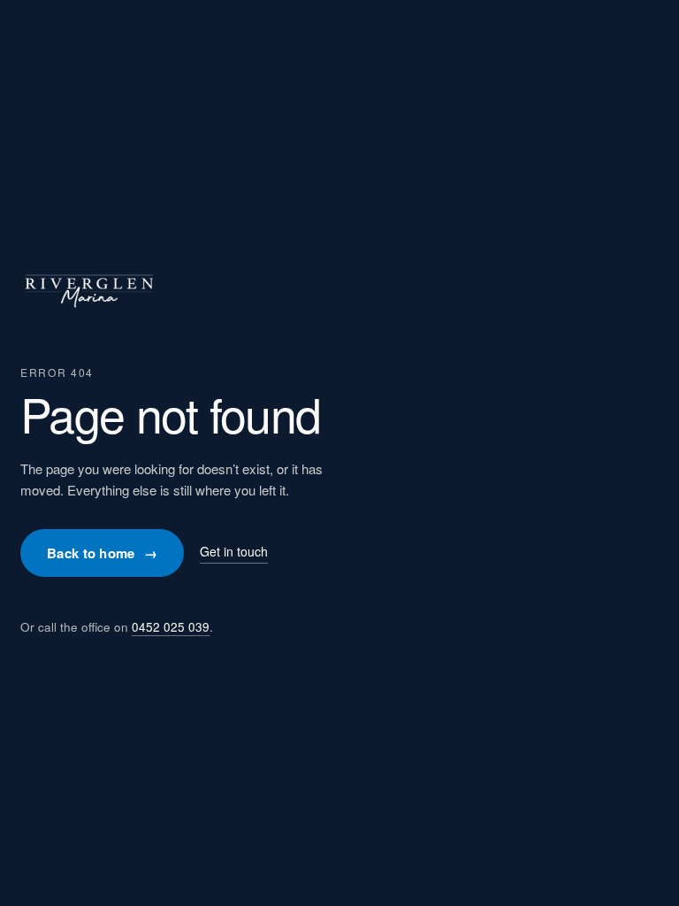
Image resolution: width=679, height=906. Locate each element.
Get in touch (234, 551)
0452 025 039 (171, 626)
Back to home (102, 553)
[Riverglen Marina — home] (88, 314)
